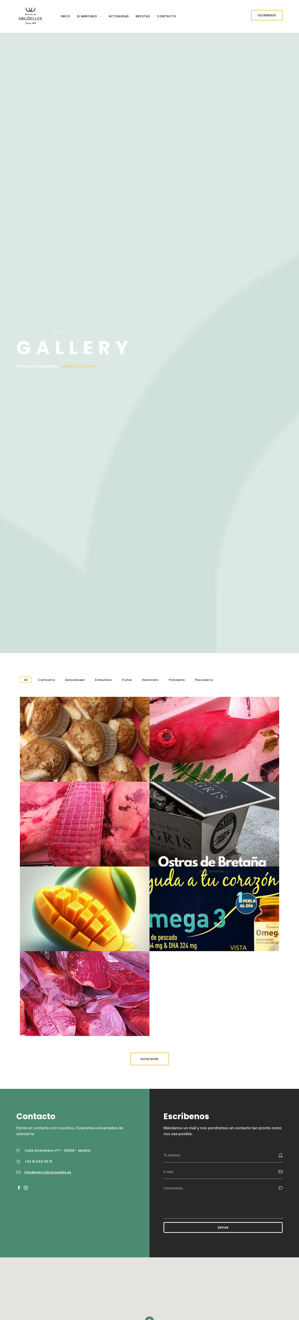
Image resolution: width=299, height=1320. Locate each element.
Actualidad (119, 16)
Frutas (127, 680)
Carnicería (46, 680)
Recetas (143, 16)
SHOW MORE (149, 1059)
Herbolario (150, 680)
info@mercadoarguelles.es (48, 1172)
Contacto (166, 16)
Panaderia (177, 680)
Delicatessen (75, 680)
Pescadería (204, 680)
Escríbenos (267, 15)
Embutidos (103, 680)
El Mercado (87, 16)
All (26, 680)
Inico (65, 16)
